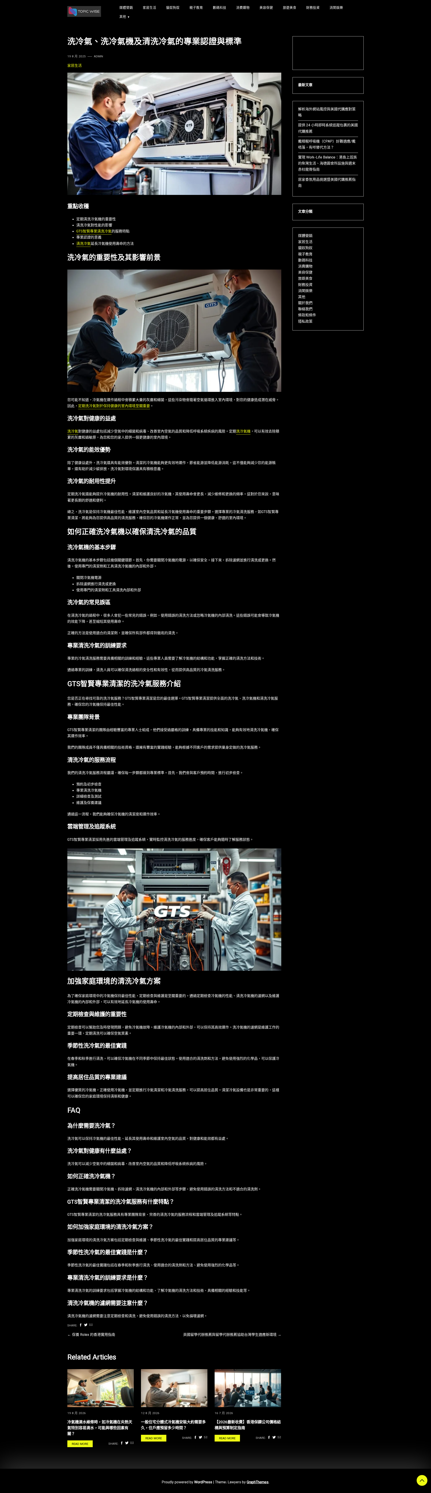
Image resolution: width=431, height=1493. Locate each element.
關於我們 (305, 303)
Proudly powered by (187, 1482)
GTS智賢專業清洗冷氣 (94, 231)
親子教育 (196, 8)
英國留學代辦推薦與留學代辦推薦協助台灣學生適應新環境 (230, 1335)
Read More (80, 1444)
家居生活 (149, 8)
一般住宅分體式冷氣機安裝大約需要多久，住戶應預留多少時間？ (173, 1425)
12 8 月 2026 (150, 1413)
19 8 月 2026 (76, 1413)
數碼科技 (219, 8)
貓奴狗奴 (173, 8)
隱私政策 (305, 322)
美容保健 (266, 8)
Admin (98, 56)
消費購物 (243, 8)
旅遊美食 (289, 8)
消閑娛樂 (336, 8)
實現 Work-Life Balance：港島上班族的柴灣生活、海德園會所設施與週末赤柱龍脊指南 (327, 164)
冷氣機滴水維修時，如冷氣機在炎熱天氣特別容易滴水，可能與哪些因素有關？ (99, 1428)
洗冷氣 (72, 432)
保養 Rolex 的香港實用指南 (93, 1335)
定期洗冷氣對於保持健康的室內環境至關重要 (114, 406)
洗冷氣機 (243, 432)
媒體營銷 (126, 8)
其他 (122, 17)
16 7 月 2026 (224, 1413)
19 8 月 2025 (76, 56)
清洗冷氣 (83, 244)
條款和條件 (307, 315)
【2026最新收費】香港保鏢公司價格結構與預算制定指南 (248, 1425)
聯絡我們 (305, 309)
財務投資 (313, 8)
